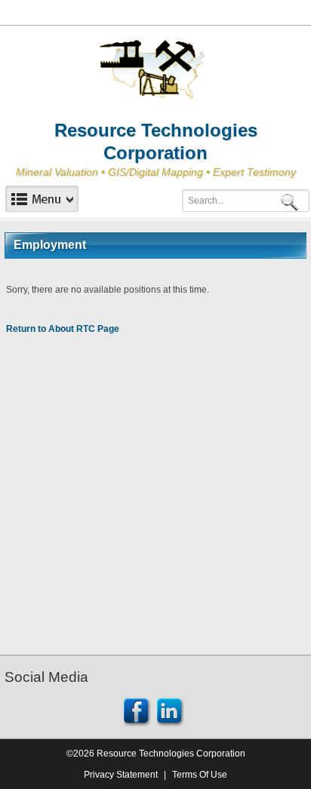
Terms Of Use (199, 774)
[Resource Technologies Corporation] (155, 70)
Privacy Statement (121, 774)
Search (292, 201)
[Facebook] (137, 710)
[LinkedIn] (170, 710)
